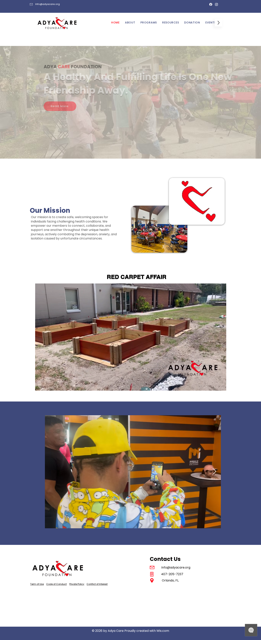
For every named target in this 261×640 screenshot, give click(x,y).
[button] (221, 386)
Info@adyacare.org (47, 4)
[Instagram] (216, 4)
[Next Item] (214, 471)
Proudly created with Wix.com (146, 631)
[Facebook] (211, 4)
